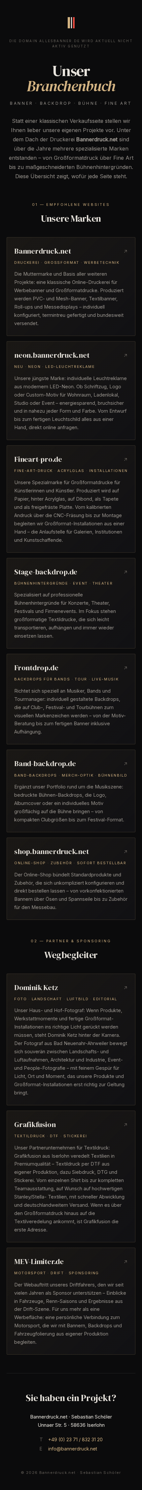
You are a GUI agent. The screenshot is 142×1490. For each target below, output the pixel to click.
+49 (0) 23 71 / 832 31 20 (75, 1439)
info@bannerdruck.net (72, 1448)
